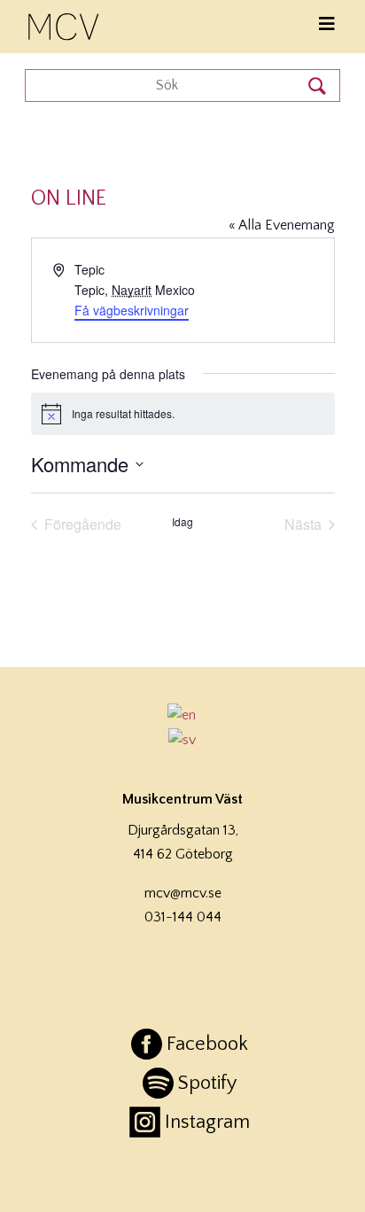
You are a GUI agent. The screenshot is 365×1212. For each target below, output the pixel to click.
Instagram (207, 1122)
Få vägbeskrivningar (131, 310)
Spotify (207, 1083)
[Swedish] (182, 739)
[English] (182, 715)
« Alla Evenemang (282, 225)
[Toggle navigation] (326, 24)
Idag (182, 522)
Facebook (207, 1044)
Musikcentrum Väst (64, 24)
